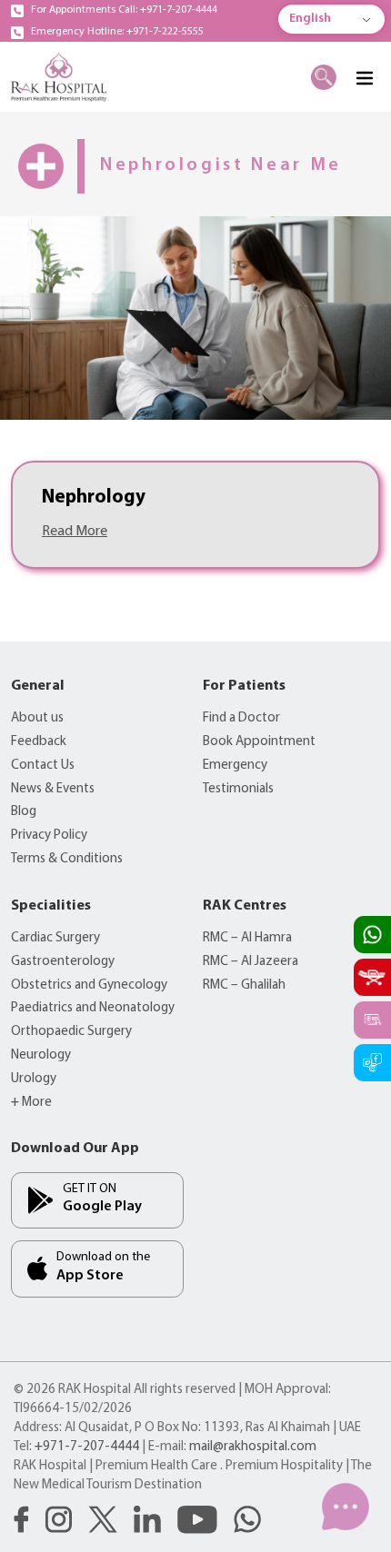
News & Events (53, 789)
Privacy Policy (49, 835)
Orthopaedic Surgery (71, 1032)
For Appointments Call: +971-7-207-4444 (124, 10)
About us (37, 718)
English (310, 18)
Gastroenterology (63, 962)
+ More (31, 1102)
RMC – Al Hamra (247, 938)
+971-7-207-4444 (87, 1447)
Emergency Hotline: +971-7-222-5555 (117, 31)
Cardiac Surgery (55, 938)
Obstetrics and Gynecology (89, 985)
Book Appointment (259, 742)
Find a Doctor (241, 718)
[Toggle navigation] (364, 77)
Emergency (235, 765)
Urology (33, 1079)
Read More (74, 531)
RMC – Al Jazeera (250, 962)
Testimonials (238, 789)
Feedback (38, 742)
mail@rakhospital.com (252, 1447)
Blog (23, 812)
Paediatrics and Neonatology (93, 1008)
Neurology (41, 1055)
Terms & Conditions (67, 859)
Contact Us (43, 765)
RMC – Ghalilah (244, 985)
